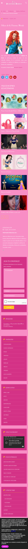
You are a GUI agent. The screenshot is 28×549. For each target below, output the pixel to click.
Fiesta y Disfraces (20, 11)
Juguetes (6, 355)
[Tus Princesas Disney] (14, 3)
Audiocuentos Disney (9, 462)
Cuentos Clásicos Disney (10, 465)
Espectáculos (8, 498)
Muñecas (6, 363)
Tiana (5, 418)
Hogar (5, 351)
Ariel (5, 396)
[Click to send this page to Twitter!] (6, 77)
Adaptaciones (7, 495)
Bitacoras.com (7, 227)
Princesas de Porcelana (10, 480)
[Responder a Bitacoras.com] (3, 250)
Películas (7, 502)
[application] (14, 442)
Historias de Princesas (6, 171)
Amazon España (18, 67)
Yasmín (5, 422)
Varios (5, 378)
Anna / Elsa (6, 392)
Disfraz (3, 74)
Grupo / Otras (7, 411)
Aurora (6, 400)
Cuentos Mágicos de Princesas (12, 469)
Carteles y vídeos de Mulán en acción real (10, 212)
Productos (11, 11)
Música (5, 366)
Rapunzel (6, 415)
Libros (5, 359)
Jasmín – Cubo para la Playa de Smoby (10, 131)
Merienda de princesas (9, 476)
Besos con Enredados (6, 192)
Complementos (7, 344)
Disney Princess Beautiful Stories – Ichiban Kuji (12, 110)
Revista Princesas (8, 513)
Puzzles (6, 370)
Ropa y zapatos (7, 374)
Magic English (7, 473)
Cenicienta (6, 407)
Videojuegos (8, 506)
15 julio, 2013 (12, 18)
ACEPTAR (5, 546)
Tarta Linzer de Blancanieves (7, 151)
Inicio (4, 11)
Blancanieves (7, 403)
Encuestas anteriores (8, 326)
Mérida (7, 74)
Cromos (6, 510)
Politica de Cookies (9, 536)
